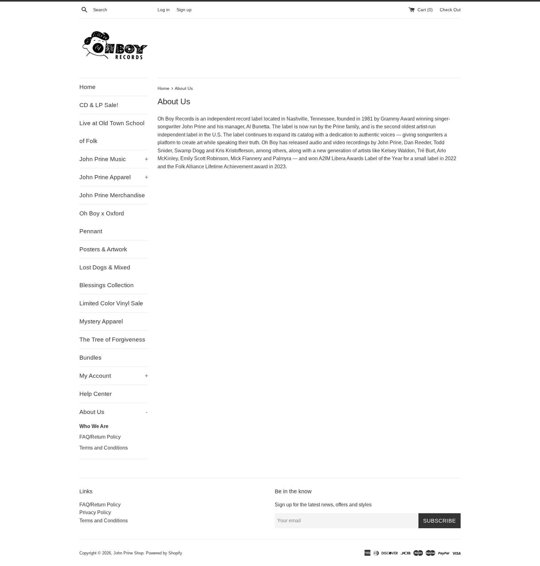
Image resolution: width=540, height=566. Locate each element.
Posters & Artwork (103, 249)
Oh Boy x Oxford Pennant (101, 222)
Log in (164, 9)
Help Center (95, 394)
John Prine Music (113, 159)
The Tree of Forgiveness (112, 339)
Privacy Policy (95, 512)
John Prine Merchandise (112, 195)
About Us (113, 412)
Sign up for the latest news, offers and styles (323, 504)
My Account (113, 375)
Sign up (184, 9)
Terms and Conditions (103, 447)
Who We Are (93, 426)
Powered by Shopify (164, 553)
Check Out (450, 9)
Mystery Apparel (101, 321)
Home (87, 87)
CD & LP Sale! (98, 105)
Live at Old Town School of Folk (111, 132)
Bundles (90, 357)
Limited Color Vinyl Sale (111, 303)
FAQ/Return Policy (100, 437)
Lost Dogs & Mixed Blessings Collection (106, 276)
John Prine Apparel (113, 177)
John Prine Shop (128, 553)
